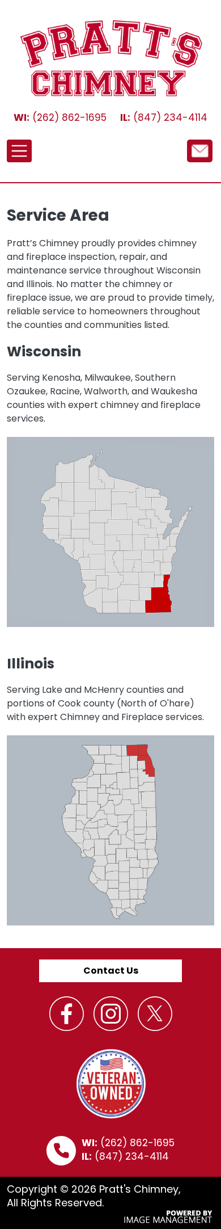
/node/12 (200, 150)
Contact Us (110, 970)
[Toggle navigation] (19, 151)
